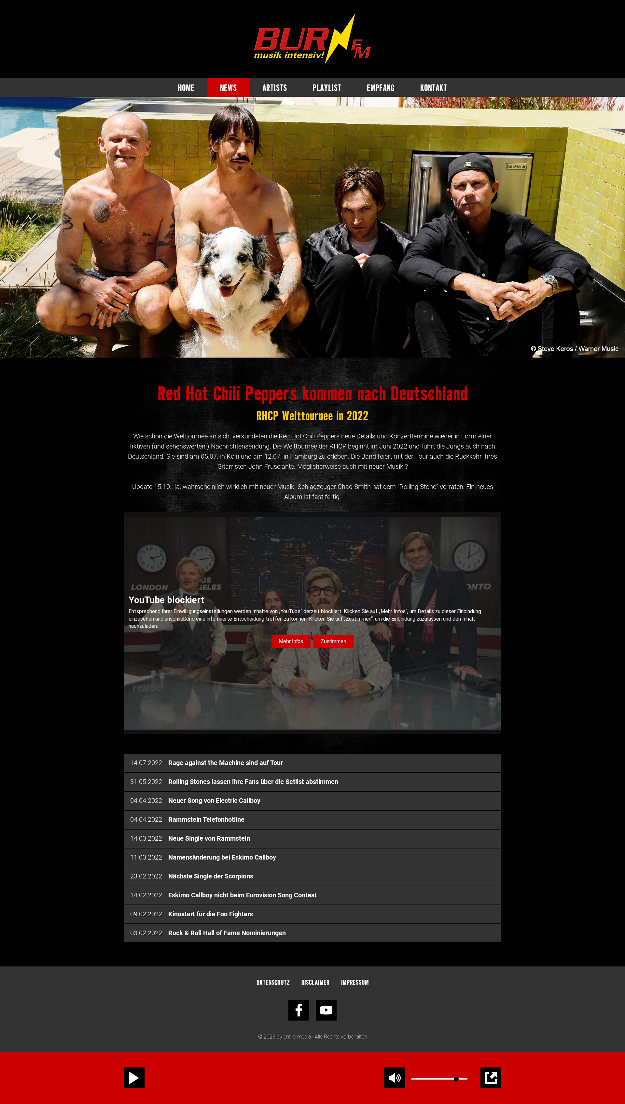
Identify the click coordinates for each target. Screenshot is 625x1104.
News (228, 87)
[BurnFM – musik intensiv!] (312, 39)
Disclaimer (315, 982)
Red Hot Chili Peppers (309, 436)
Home (186, 87)
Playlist (326, 87)
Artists (274, 87)
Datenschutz (273, 982)
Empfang (381, 87)
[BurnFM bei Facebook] (298, 1010)
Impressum (355, 982)
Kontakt (433, 87)
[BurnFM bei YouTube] (326, 1010)
